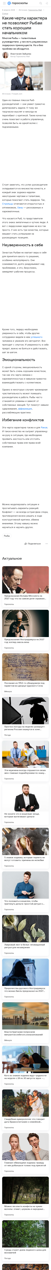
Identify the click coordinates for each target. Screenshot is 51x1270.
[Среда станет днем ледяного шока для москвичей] (25, 1240)
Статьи (5, 13)
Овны (20, 207)
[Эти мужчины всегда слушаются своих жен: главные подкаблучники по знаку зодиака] (25, 761)
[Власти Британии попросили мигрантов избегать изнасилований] (25, 1022)
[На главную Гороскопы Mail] (19, 3)
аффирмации (25, 408)
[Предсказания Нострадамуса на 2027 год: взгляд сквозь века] (25, 630)
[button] (25, 76)
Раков (44, 427)
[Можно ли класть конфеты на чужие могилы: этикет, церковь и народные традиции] (25, 1197)
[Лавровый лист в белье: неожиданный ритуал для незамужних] (25, 935)
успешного (36, 337)
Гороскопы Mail (35, 10)
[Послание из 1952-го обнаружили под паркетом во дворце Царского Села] (25, 673)
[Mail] (9, 3)
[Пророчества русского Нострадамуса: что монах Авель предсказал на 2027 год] (25, 979)
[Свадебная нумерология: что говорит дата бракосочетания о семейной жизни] (25, 1109)
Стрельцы (7, 203)
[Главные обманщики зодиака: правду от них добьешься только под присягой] (25, 1153)
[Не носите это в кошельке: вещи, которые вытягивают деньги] (25, 804)
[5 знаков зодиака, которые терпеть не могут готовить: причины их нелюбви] (25, 848)
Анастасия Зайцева (20, 54)
